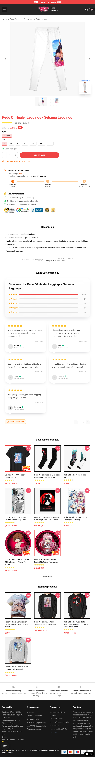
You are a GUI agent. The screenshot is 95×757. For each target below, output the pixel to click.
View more (47, 577)
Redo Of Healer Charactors (21, 19)
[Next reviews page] (88, 422)
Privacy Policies (33, 719)
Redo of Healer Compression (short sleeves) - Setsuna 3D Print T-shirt (18, 624)
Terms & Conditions (34, 716)
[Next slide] (89, 58)
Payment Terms (56, 719)
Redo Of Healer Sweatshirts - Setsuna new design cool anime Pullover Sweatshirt (76, 624)
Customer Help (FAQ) (58, 729)
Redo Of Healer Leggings (63, 258)
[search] (86, 9)
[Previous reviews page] (76, 422)
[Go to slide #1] (41, 101)
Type (4, 132)
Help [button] (90, 754)
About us (30, 712)
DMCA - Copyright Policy (36, 723)
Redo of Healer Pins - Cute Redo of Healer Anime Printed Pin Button (17, 562)
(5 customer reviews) (21, 123)
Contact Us (54, 726)
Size (3, 140)
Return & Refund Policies (59, 722)
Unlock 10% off (5, 746)
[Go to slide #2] (54, 101)
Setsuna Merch (42, 19)
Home (4, 19)
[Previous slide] (5, 58)
